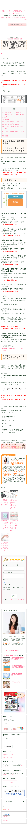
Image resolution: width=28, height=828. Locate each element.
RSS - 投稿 (6, 809)
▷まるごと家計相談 (7, 755)
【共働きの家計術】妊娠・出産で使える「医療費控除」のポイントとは (4, 546)
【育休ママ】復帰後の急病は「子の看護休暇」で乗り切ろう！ (17, 682)
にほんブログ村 (6, 816)
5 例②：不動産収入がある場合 (11, 124)
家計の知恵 (16, 38)
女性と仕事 (11, 38)
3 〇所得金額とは (7, 119)
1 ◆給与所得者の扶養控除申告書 (11, 112)
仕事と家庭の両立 (9, 655)
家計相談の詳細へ (15, 17)
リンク (4, 821)
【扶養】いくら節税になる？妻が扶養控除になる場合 (4, 502)
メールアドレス (6, 738)
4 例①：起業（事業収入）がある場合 (12, 121)
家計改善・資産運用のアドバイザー (14, 12)
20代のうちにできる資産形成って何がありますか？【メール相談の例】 (5, 524)
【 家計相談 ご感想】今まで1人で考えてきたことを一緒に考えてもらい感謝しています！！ (14, 525)
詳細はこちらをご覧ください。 (9, 774)
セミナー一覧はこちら (10, 782)
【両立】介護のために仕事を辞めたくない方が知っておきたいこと (17, 674)
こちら (8, 482)
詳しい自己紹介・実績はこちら (14, 650)
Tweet (3, 54)
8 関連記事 (5, 136)
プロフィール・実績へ (6, 17)
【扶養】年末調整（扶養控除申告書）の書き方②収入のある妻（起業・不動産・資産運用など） (17, 667)
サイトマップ (6, 820)
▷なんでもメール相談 (7, 757)
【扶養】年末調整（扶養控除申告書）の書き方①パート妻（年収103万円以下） (13, 504)
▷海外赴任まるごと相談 (8, 754)
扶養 (21, 38)
